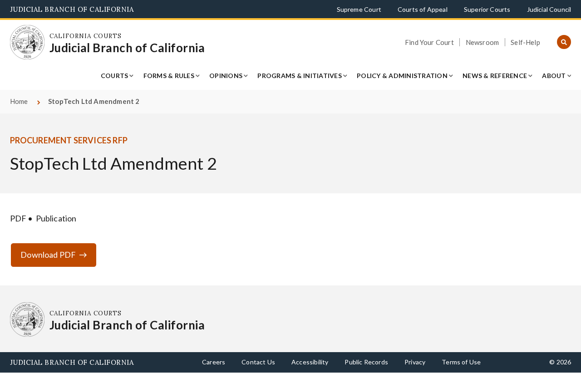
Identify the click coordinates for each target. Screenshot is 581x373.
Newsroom (482, 42)
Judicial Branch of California (72, 9)
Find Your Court (429, 42)
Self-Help (525, 42)
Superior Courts (487, 9)
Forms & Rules (168, 75)
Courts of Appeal (423, 9)
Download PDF (48, 255)
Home (19, 101)
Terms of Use (461, 362)
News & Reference (495, 75)
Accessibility (309, 362)
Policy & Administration (402, 75)
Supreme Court (359, 9)
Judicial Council (549, 9)
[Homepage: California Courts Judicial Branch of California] (27, 42)
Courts (114, 75)
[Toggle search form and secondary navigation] (564, 42)
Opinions (225, 75)
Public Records (366, 362)
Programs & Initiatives (299, 75)
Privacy (414, 362)
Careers (213, 362)
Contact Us (258, 362)
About (554, 75)
